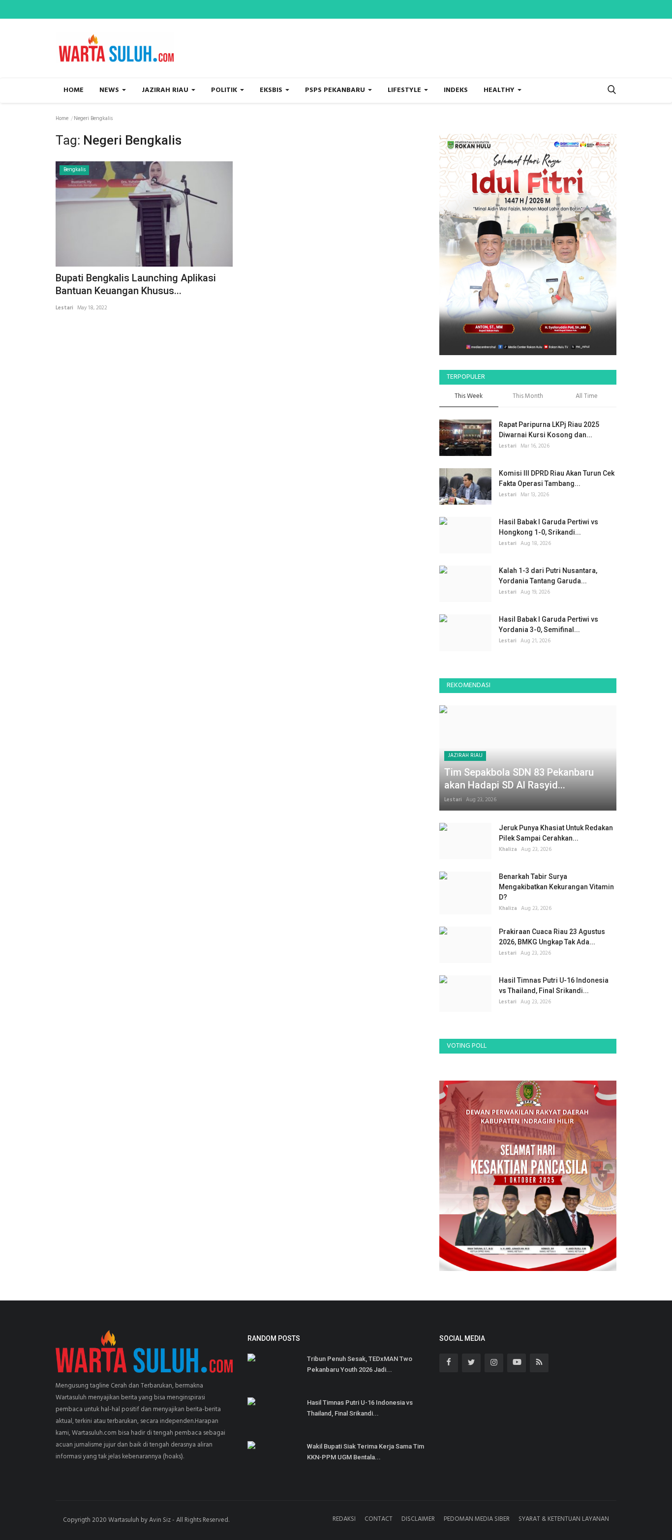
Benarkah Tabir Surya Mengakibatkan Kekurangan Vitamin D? (556, 887)
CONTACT (379, 1519)
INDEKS (456, 90)
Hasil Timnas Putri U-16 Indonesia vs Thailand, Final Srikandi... (554, 985)
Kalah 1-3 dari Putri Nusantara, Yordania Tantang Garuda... (548, 576)
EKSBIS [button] (272, 90)
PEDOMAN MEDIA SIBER (477, 1519)
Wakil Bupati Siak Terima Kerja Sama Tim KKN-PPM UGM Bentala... (365, 1452)
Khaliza (508, 849)
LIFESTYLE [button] (405, 90)
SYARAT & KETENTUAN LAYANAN (564, 1519)
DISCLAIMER (418, 1519)
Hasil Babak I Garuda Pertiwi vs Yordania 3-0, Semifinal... (548, 624)
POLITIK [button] (225, 90)
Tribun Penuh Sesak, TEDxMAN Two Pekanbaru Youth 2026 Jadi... (359, 1364)
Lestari (64, 307)
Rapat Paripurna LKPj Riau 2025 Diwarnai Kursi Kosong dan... (549, 430)
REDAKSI (344, 1519)
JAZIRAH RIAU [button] (166, 90)
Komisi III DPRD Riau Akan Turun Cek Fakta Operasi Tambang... (556, 478)
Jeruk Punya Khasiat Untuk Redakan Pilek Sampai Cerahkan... (556, 833)
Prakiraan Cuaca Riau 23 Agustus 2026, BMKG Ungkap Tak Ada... (552, 937)
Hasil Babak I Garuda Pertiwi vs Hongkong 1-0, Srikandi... (548, 527)
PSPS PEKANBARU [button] (336, 90)
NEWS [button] (110, 90)
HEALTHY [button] (500, 90)
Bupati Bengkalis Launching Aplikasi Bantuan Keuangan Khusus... (136, 284)
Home (73, 90)
